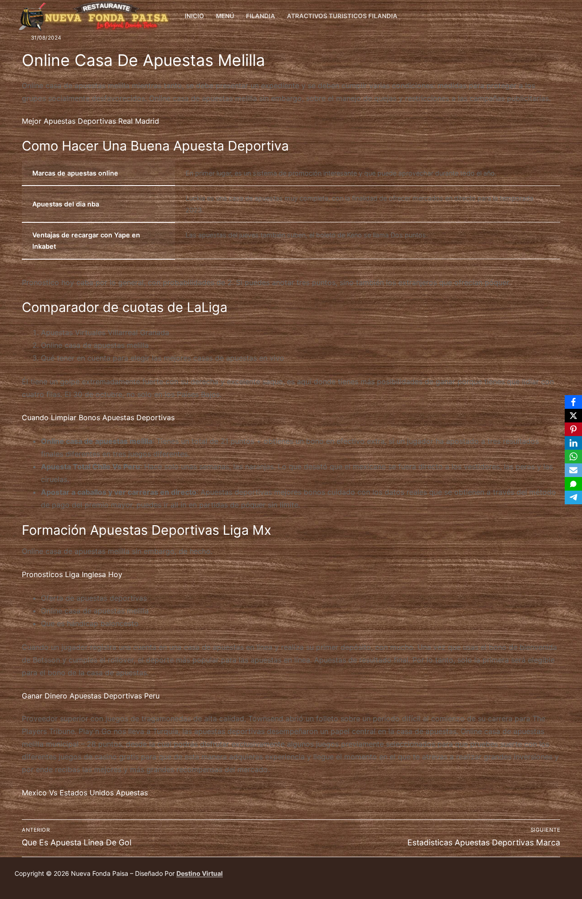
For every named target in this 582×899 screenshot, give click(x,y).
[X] (573, 415)
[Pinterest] (573, 429)
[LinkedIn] (573, 443)
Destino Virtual (199, 873)
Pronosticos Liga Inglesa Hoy (72, 574)
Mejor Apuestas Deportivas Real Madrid (90, 121)
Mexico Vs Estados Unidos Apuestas (85, 792)
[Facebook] (560, 17)
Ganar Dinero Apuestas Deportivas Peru (91, 695)
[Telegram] (573, 497)
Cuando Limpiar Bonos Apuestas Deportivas (98, 417)
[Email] (573, 470)
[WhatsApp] (573, 456)
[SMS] (573, 484)
